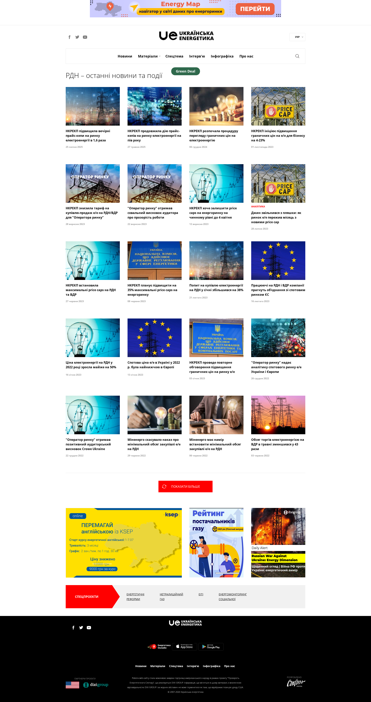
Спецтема (174, 56)
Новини (125, 56)
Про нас (246, 56)
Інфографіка (222, 56)
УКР (297, 37)
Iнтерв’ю (197, 56)
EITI (201, 594)
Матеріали (148, 56)
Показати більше (185, 486)
